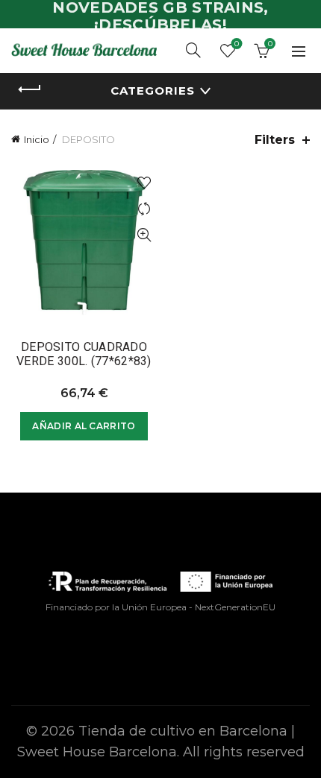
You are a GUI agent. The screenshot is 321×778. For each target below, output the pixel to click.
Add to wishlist (144, 183)
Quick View (144, 235)
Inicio (36, 139)
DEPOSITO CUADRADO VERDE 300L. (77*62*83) (84, 354)
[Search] (193, 50)
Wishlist (236, 43)
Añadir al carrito (83, 425)
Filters (275, 140)
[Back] (30, 89)
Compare (144, 209)
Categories (152, 90)
